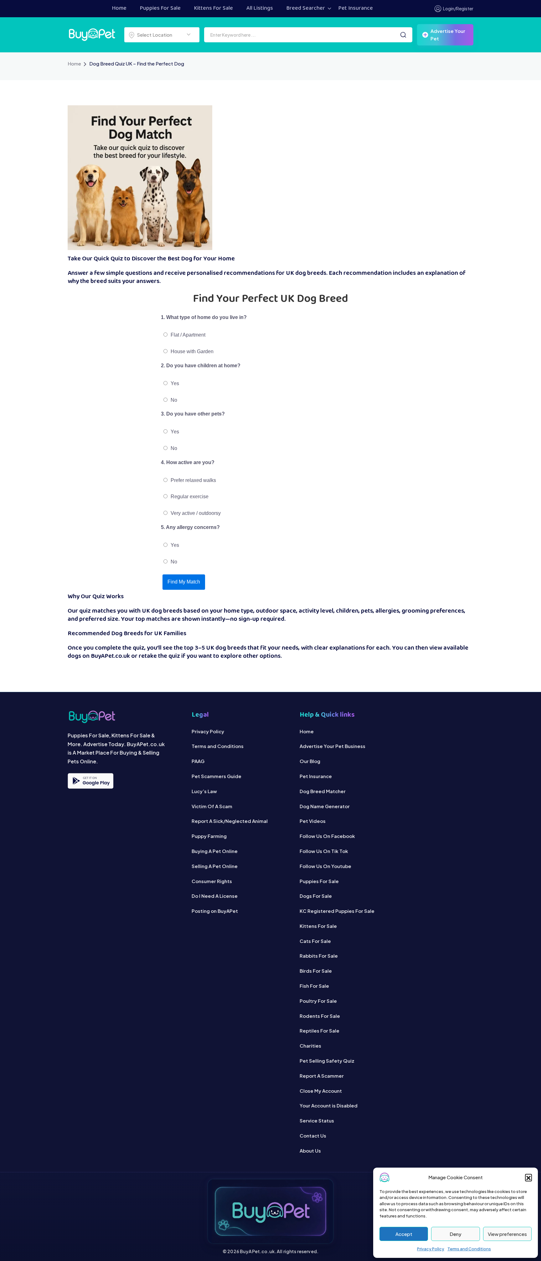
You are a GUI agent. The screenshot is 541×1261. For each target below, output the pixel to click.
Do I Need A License (215, 896)
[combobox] (161, 34)
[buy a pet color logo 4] (123, 716)
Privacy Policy (430, 1248)
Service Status (317, 1120)
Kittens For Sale (213, 8)
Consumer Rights (212, 881)
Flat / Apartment (187, 334)
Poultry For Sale (318, 1001)
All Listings (259, 8)
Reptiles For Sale (319, 1030)
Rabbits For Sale (319, 956)
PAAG (198, 761)
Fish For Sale (314, 986)
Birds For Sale (316, 971)
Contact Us (313, 1135)
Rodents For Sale (320, 1016)
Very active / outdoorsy (195, 513)
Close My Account (321, 1091)
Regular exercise (189, 496)
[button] (528, 1177)
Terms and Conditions (469, 1248)
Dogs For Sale (316, 896)
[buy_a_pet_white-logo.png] (92, 34)
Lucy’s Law (204, 791)
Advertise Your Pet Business (332, 746)
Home (119, 8)
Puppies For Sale (160, 8)
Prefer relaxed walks (192, 480)
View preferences (507, 1234)
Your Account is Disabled (329, 1105)
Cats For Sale (315, 941)
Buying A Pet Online (215, 851)
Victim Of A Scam (212, 806)
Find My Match (183, 581)
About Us (310, 1151)
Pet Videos (313, 821)
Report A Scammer (322, 1076)
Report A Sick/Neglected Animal (230, 821)
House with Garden (191, 351)
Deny (455, 1234)
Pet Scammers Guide (216, 776)
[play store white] (90, 781)
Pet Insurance (355, 8)
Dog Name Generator (325, 806)
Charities (310, 1046)
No (173, 400)
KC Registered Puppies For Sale (337, 911)
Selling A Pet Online (215, 866)
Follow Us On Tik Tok (324, 851)
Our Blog (310, 761)
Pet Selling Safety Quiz (327, 1061)
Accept (403, 1234)
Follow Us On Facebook (327, 836)
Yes (174, 383)
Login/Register (458, 8)
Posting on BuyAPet (215, 911)
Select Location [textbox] (154, 35)
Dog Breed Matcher (323, 791)
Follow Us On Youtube (325, 866)
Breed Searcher (305, 8)
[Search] (403, 34)
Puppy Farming (209, 836)
